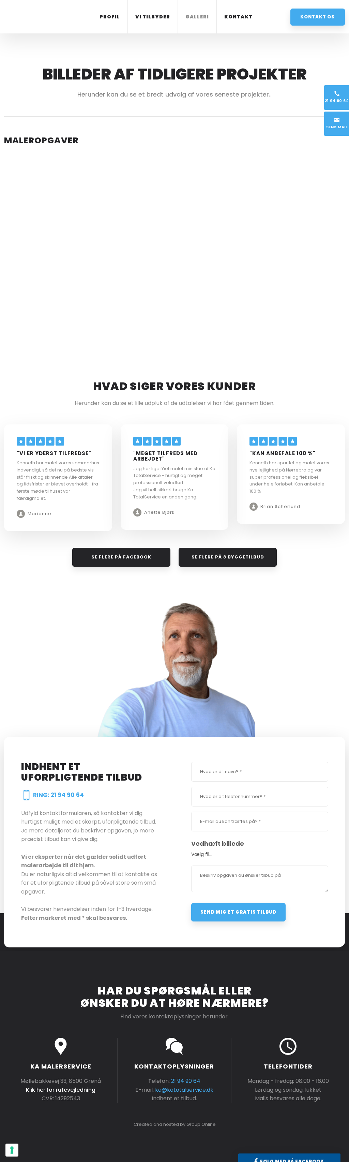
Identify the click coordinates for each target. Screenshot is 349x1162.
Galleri (197, 16)
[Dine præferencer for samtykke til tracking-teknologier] (11, 1150)
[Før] (45, 194)
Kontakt (238, 16)
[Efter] (131, 194)
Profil (110, 16)
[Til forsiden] (42, 15)
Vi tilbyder (152, 16)
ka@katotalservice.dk (184, 1090)
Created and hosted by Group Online (175, 1124)
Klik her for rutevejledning (60, 1090)
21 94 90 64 (185, 1081)
